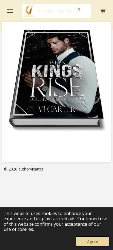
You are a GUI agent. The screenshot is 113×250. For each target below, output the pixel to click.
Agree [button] (92, 241)
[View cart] (103, 11)
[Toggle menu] (10, 11)
